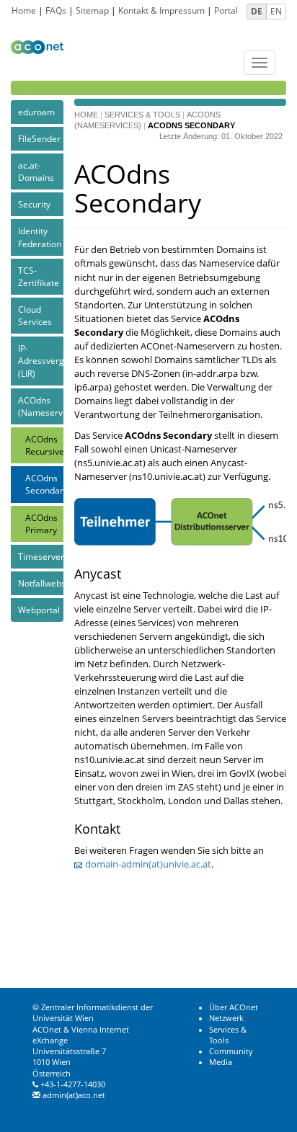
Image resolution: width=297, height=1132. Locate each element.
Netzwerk (226, 1018)
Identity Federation (39, 237)
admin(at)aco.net (74, 1095)
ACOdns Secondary (44, 484)
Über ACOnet (233, 1007)
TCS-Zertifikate (38, 276)
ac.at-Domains (36, 171)
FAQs (55, 10)
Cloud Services (35, 315)
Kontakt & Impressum (161, 10)
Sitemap (92, 10)
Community (231, 1051)
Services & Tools (142, 114)
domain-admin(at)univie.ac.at (148, 863)
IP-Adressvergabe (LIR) (40, 360)
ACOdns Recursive (44, 445)
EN (276, 11)
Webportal (39, 610)
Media (220, 1062)
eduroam (36, 112)
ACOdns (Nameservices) (40, 406)
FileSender (39, 139)
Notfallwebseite (40, 583)
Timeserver (40, 557)
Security (34, 204)
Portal (226, 10)
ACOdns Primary (41, 524)
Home (24, 10)
